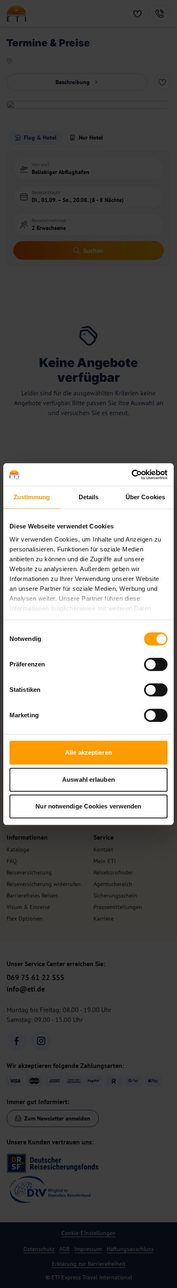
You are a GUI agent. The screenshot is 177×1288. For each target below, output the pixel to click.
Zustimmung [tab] (32, 497)
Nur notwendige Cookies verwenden (88, 806)
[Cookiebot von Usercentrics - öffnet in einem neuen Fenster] (131, 474)
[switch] (156, 664)
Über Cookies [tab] (145, 497)
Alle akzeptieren (88, 752)
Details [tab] (89, 497)
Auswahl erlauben (88, 779)
